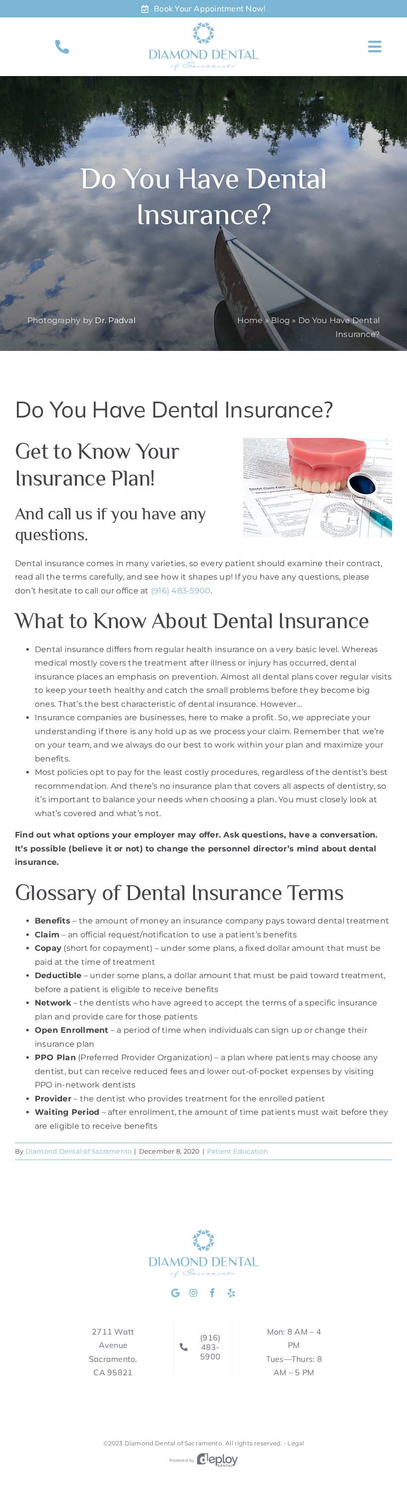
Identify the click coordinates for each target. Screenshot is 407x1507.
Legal (295, 1443)
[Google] (175, 1292)
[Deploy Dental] (217, 1460)
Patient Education (237, 1151)
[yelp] (231, 1292)
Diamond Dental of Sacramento (78, 1151)
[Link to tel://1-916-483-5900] (62, 47)
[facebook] (212, 1292)
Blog (280, 320)
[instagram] (194, 1292)
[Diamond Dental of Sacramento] (203, 26)
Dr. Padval (115, 320)
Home (250, 320)
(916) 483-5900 (180, 590)
